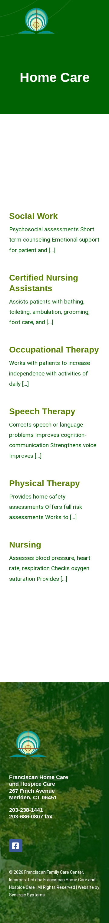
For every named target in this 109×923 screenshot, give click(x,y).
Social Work (33, 216)
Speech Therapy (42, 411)
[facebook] (15, 845)
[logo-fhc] (36, 8)
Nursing (25, 544)
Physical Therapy (44, 483)
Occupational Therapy (54, 349)
